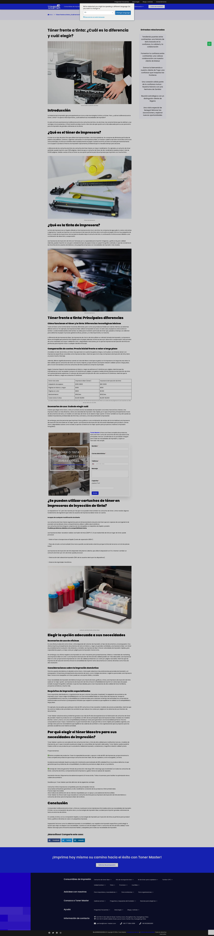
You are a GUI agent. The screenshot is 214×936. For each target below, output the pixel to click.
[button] (156, 6)
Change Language (123, 13)
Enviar (95, 493)
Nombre (95, 446)
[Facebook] (49, 932)
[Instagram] (60, 932)
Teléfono (95, 461)
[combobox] (93, 464)
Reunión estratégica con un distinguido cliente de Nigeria (152, 98)
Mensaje (95, 468)
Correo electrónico (99, 453)
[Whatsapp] (209, 44)
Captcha (95, 481)
